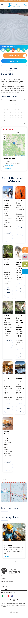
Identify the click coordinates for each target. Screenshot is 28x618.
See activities (14, 61)
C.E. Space (4, 589)
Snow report (14, 68)
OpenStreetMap (22, 155)
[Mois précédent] (8, 100)
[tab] (12, 561)
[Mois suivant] (17, 100)
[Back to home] (14, 5)
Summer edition (14, 55)
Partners (3, 578)
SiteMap (3, 584)
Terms (10, 612)
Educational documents (8, 592)
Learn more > (8, 237)
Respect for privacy (14, 610)
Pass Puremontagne (7, 581)
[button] (2, 5)
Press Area (4, 586)
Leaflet (16, 155)
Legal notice (16, 612)
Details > (6, 556)
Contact (3, 576)
